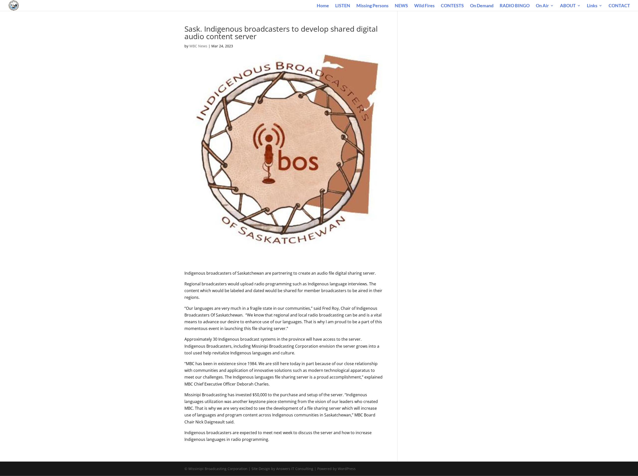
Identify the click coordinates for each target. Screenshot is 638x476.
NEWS (401, 6)
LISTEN (342, 6)
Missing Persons (372, 6)
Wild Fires (424, 6)
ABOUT (568, 6)
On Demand (481, 6)
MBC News (198, 46)
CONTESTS (452, 6)
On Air (542, 6)
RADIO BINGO (515, 6)
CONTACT (619, 6)
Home (323, 6)
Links (592, 6)
